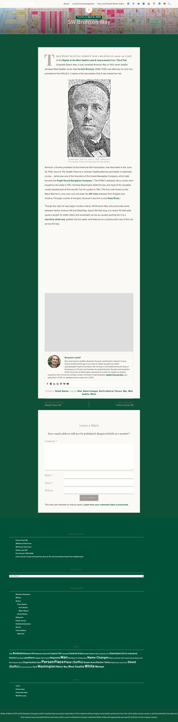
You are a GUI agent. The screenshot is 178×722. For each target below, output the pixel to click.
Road (113, 663)
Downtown (115, 653)
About (66, 4)
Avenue (18, 653)
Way (125, 391)
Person (118, 391)
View (34, 667)
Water (59, 667)
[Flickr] (51, 384)
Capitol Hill (56, 653)
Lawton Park (39, 658)
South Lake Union (121, 663)
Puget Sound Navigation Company (74, 180)
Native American (115, 658)
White (93, 394)
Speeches (20, 634)
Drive (124, 653)
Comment (51, 441)
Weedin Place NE (54, 404)
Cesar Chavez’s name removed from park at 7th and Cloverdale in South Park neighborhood (49, 557)
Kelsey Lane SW (21, 550)
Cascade (65, 654)
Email (49, 483)
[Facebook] (47, 384)
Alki (10, 654)
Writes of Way (20, 4)
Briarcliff (46, 654)
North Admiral (106, 391)
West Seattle (76, 667)
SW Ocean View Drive (23, 547)
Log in (18, 686)
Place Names (22, 604)
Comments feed (21, 693)
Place (58, 662)
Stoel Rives (113, 198)
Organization (30, 662)
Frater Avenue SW (124, 404)
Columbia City (104, 654)
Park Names (23, 608)
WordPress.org (21, 696)
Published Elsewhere (23, 624)
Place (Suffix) (73, 662)
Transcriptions (21, 631)
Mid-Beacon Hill (74, 658)
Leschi (47, 658)
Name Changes (90, 391)
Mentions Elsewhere (23, 594)
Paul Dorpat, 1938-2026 (24, 553)
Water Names (24, 611)
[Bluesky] (64, 384)
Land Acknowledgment (83, 4)
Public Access (21, 621)
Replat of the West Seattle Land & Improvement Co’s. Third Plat (94, 60)
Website (49, 490)
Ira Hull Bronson (86, 69)
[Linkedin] (54, 384)
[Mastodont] (61, 384)
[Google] (58, 384)
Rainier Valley (103, 662)
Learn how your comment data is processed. (105, 504)
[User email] (68, 384)
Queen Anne (90, 662)
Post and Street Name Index (110, 4)
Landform (29, 657)
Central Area (76, 653)
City (97, 654)
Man (80, 391)
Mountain (83, 658)
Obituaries (19, 617)
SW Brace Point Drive (23, 544)
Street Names (62, 391)
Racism (18, 627)
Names (18, 601)
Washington (47, 667)
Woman (99, 667)
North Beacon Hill (136, 658)
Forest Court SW (21, 540)
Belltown (38, 654)
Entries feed (20, 689)
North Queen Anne (16, 663)
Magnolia (55, 657)
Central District (89, 654)
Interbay (20, 658)
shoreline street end (55, 219)
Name (49, 475)
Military (18, 598)
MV (93, 194)
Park (39, 662)
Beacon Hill (29, 653)
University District (26, 667)
